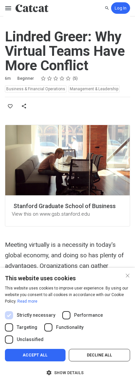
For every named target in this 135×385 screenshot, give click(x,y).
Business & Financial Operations (35, 89)
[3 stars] (56, 78)
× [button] (127, 274)
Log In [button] (120, 8)
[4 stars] (62, 78)
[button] (67, 372)
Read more (27, 301)
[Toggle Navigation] (8, 8)
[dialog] (67, 326)
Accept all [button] (35, 355)
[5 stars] (68, 78)
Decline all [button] (99, 355)
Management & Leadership (94, 89)
